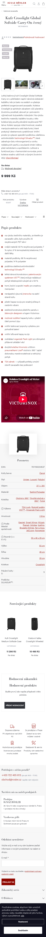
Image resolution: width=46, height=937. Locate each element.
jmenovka (27, 293)
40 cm (42, 551)
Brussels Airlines (27, 527)
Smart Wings (31, 522)
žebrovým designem (13, 313)
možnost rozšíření (12, 318)
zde (22, 915)
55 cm (42, 545)
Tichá (42, 500)
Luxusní (33, 479)
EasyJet (22, 522)
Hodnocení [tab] (29, 216)
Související (16, 216)
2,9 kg (42, 516)
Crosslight (40, 564)
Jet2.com (30, 530)
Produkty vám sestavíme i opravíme (34, 750)
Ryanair (26, 525)
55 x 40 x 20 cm (38, 537)
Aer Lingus (39, 527)
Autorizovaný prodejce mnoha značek (12, 750)
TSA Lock (26, 507)
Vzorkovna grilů (11, 817)
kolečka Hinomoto (19, 347)
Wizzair (41, 522)
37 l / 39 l (40, 485)
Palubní (41, 479)
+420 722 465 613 (19, 193)
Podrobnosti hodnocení (34, 37)
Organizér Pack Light (35, 509)
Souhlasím (23, 930)
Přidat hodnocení (15, 705)
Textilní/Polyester (37, 491)
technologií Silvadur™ (25, 138)
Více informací (12, 157)
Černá (42, 473)
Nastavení (23, 921)
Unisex (26, 479)
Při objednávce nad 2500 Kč (12, 733)
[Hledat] (34, 3)
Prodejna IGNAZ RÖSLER (12, 801)
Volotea (33, 525)
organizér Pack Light (23, 338)
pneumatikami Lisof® (14, 350)
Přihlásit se (8, 882)
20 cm (42, 558)
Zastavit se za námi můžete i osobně (33, 733)
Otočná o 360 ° (22, 498)
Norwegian (40, 530)
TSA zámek (10, 361)
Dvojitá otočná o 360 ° (37, 499)
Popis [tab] (4, 216)
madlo (26, 285)
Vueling (41, 525)
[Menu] (4, 3)
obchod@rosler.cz (20, 779)
